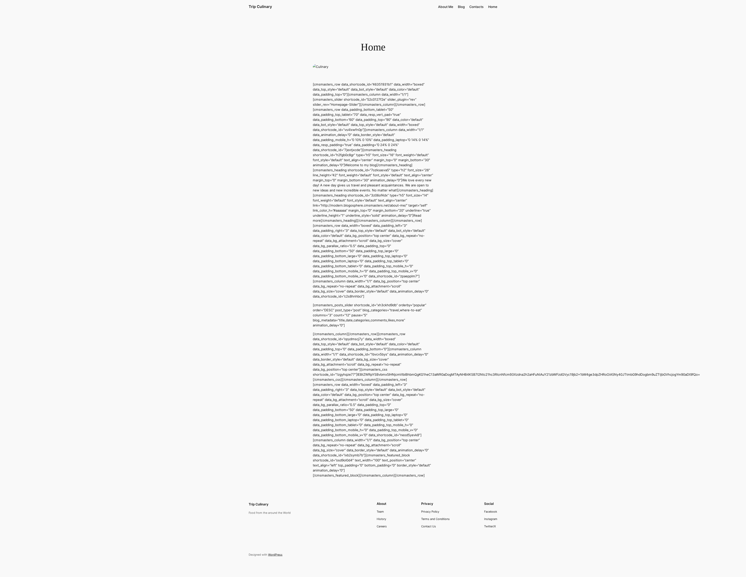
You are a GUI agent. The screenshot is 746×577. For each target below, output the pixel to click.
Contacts (476, 7)
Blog (461, 7)
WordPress (275, 554)
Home (492, 7)
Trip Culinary (260, 6)
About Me (445, 7)
